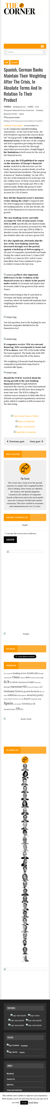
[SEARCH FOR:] (25, 51)
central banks (8, 678)
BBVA (36, 673)
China (16, 677)
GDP (41, 687)
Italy (19, 695)
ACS (5, 673)
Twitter (22, 1052)
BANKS (30, 106)
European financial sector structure (19, 110)
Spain (21, 114)
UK (34, 704)
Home (6, 62)
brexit (41, 673)
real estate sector (11, 699)
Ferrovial (30, 687)
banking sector (19, 106)
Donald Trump (34, 678)
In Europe (14, 62)
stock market (17, 704)
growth (26, 691)
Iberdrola (35, 691)
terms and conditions (26, 533)
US (18, 708)
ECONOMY (14, 682)
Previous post (17, 441)
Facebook (24, 1045)
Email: (25, 525)
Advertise (10, 1084)
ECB (37, 106)
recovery (20, 699)
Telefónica (27, 703)
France (36, 687)
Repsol (27, 698)
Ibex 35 (42, 692)
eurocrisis (38, 682)
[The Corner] (25, 8)
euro (31, 682)
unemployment (9, 709)
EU (27, 682)
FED (25, 686)
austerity (9, 673)
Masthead (10, 1073)
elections (22, 682)
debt (27, 677)
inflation (12, 695)
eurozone (16, 686)
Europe (7, 687)
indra (5, 695)
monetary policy (10, 114)
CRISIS (22, 678)
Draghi (41, 678)
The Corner (17, 126)
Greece (19, 691)
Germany (39, 110)
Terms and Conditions (14, 1090)
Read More (33, 1102)
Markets (23, 695)
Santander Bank (36, 699)
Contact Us (11, 1079)
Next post (35, 441)
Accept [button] (24, 1102)
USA (21, 709)
